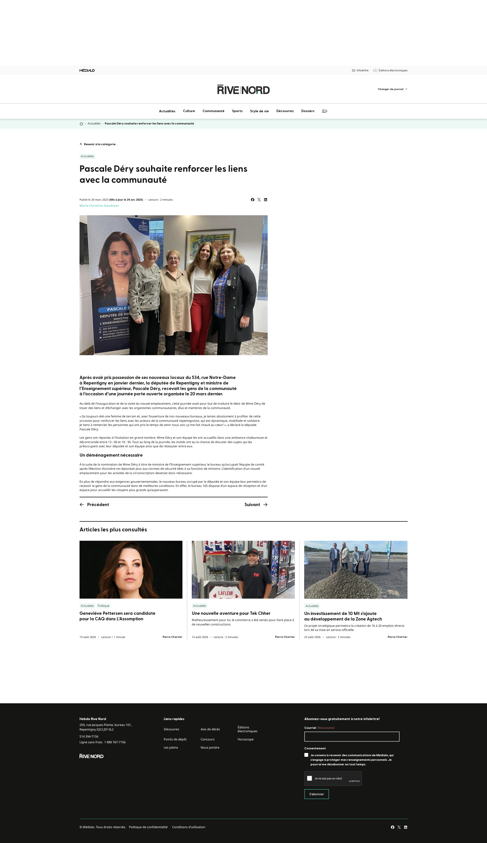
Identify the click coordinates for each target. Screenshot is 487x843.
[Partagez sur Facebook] (253, 200)
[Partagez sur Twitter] (259, 200)
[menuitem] (393, 89)
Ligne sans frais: (103, 742)
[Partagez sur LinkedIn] (265, 200)
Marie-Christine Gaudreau (99, 205)
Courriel (319, 727)
